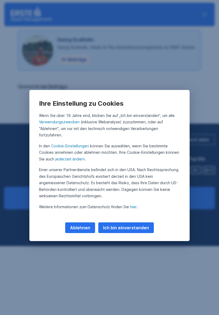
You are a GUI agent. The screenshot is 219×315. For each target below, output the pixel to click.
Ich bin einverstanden (126, 227)
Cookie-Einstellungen (70, 146)
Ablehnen (80, 227)
